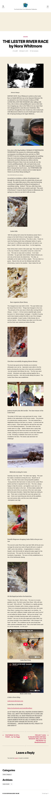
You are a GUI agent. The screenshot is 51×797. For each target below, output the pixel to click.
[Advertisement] (25, 21)
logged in (16, 758)
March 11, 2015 (24, 51)
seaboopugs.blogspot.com (15, 701)
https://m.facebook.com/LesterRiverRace (19, 708)
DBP (17, 51)
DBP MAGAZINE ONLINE (13, 793)
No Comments (35, 51)
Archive (25, 36)
